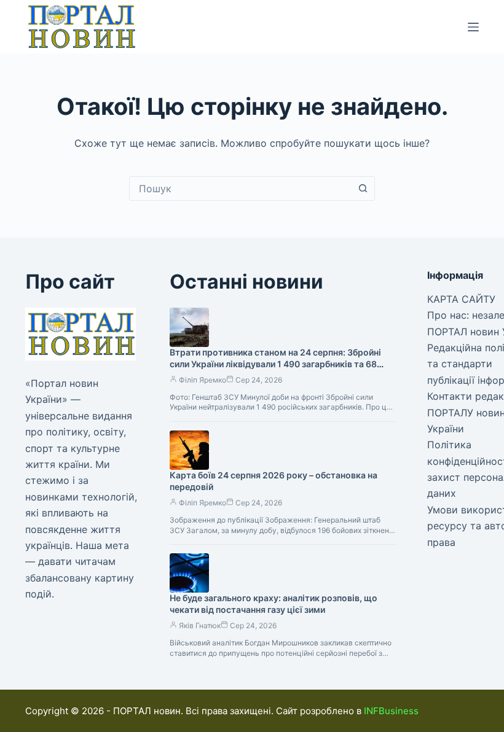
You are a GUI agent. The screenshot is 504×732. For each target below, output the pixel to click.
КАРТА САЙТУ (461, 299)
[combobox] (240, 188)
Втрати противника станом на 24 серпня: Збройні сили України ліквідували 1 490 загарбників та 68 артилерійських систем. (275, 364)
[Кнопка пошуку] (362, 188)
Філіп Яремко (202, 379)
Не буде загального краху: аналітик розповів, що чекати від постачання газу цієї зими (273, 604)
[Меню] (473, 27)
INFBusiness (391, 711)
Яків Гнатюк (200, 625)
